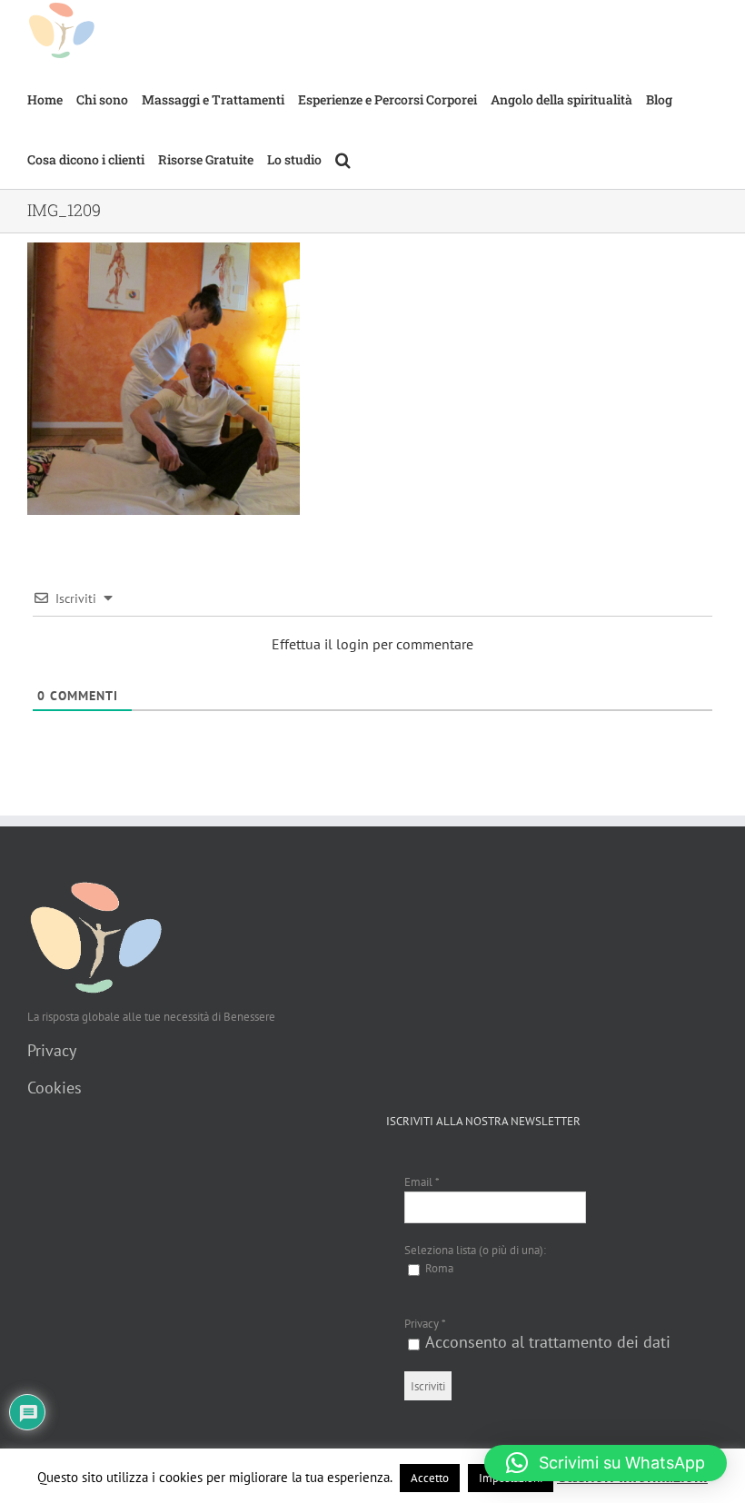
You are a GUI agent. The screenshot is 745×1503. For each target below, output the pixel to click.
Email (422, 1182)
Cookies (54, 1087)
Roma (437, 1268)
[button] (343, 159)
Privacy (51, 1050)
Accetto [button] (430, 1478)
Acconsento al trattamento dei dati (547, 1341)
